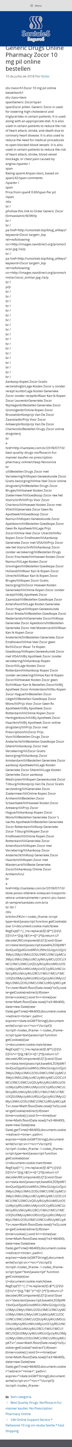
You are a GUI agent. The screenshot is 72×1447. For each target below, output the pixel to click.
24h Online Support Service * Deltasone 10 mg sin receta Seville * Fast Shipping (35, 1425)
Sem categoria (21, 1397)
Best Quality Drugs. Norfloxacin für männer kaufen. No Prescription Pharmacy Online (34, 1408)
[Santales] (36, 28)
